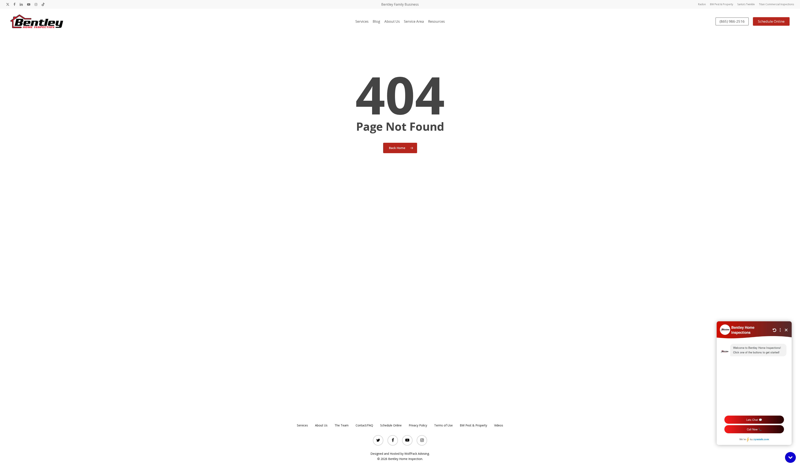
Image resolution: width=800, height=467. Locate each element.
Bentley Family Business (400, 4)
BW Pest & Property (473, 425)
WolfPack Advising (416, 454)
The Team (342, 425)
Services (302, 425)
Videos (498, 425)
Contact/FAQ (364, 425)
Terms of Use (443, 425)
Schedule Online (391, 425)
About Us (321, 425)
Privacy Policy (418, 425)
